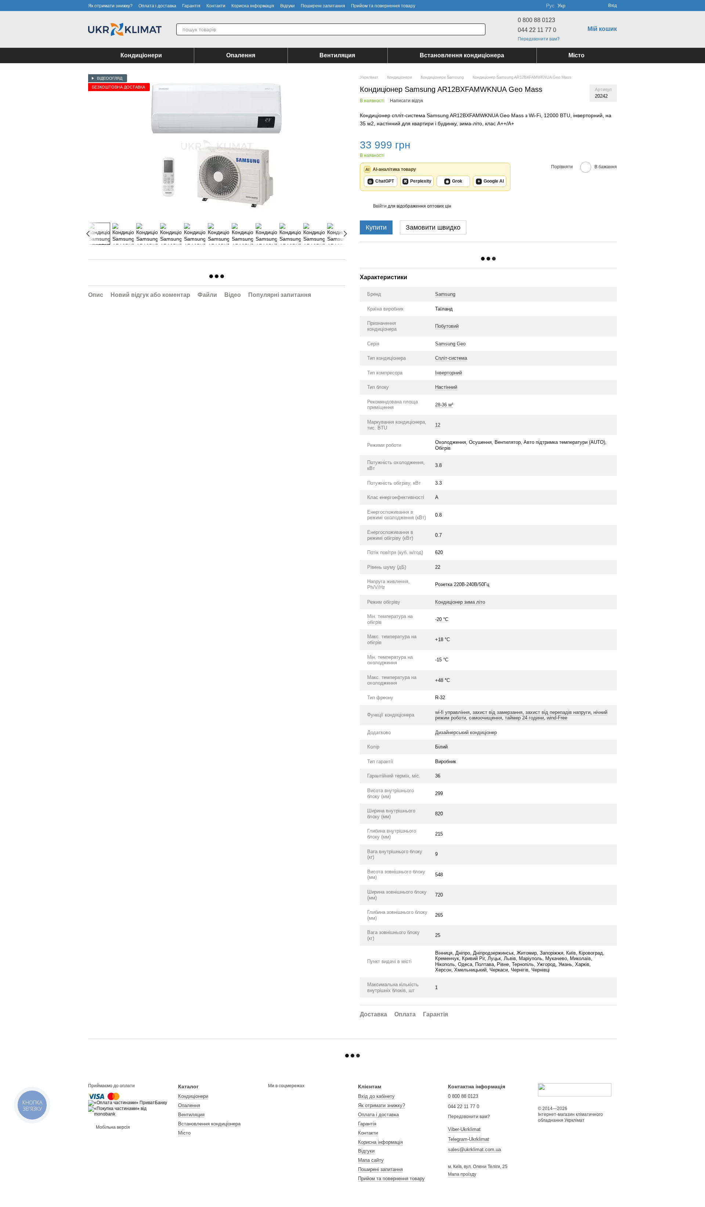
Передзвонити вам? (539, 39)
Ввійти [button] (380, 206)
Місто (576, 55)
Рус (550, 5)
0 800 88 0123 (536, 20)
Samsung (445, 294)
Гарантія (191, 5)
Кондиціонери (141, 55)
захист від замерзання (498, 712)
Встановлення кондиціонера (462, 55)
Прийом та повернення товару (383, 5)
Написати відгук (406, 100)
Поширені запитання (323, 5)
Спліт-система (451, 358)
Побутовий (447, 326)
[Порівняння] (576, 5)
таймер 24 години (524, 718)
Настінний (446, 387)
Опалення (240, 55)
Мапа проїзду (462, 1174)
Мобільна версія (112, 1127)
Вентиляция (337, 55)
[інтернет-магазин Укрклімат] (574, 1089)
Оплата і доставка (157, 5)
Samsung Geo (450, 343)
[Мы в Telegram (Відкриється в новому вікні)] (536, 5)
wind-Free (557, 718)
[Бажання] (589, 5)
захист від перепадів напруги (557, 712)
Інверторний (448, 373)
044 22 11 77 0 (537, 30)
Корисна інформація (252, 5)
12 (437, 425)
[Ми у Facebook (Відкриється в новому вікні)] (509, 5)
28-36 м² (444, 404)
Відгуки (287, 5)
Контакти (215, 5)
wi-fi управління (452, 712)
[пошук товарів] (479, 29)
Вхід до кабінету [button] (376, 1096)
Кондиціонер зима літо (460, 602)
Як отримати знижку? (110, 5)
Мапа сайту (371, 1160)
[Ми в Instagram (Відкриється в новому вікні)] (527, 5)
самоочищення (485, 718)
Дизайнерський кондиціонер (466, 732)
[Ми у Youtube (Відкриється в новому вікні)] (518, 5)
